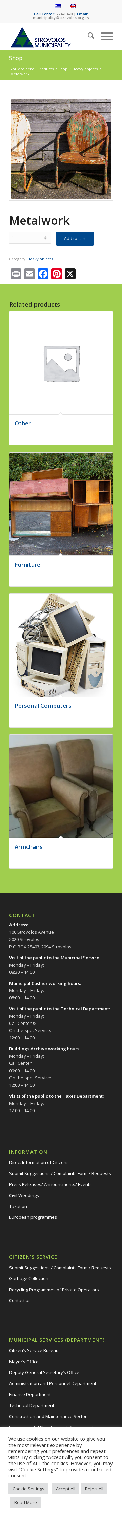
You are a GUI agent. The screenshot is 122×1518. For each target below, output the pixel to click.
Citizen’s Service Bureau (34, 1350)
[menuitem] (87, 36)
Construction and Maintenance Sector (48, 1416)
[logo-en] (50, 36)
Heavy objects (40, 258)
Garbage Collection (28, 1278)
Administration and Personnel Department (52, 1383)
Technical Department (31, 1405)
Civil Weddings (24, 1195)
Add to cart (75, 238)
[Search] (87, 36)
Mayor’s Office (24, 1362)
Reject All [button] (94, 1489)
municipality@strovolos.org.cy (61, 17)
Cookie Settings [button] (28, 1489)
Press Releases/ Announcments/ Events (50, 1184)
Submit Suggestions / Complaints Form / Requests (60, 1173)
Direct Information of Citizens (39, 1162)
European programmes (33, 1217)
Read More (25, 1502)
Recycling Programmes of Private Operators (54, 1289)
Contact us (20, 1300)
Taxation (18, 1206)
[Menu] (103, 36)
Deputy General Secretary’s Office (44, 1372)
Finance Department (30, 1394)
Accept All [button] (65, 1489)
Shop (15, 58)
